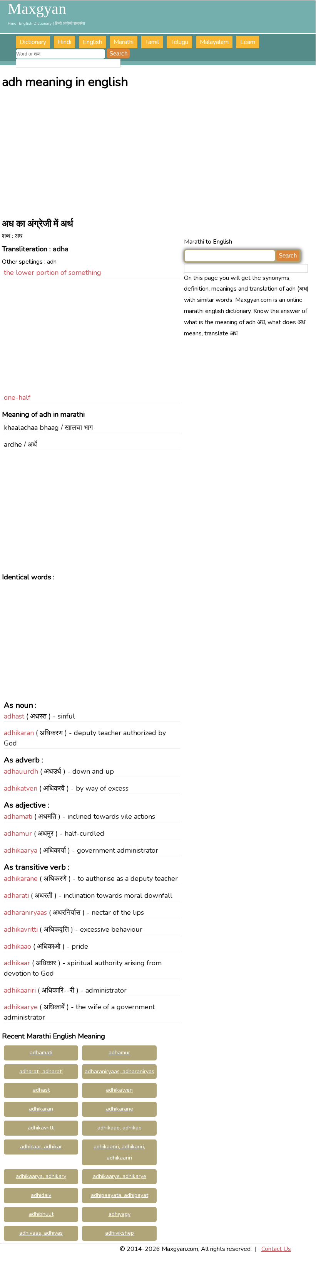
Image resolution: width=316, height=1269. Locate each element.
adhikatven (20, 788)
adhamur (18, 833)
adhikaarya (20, 850)
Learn (247, 42)
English (92, 42)
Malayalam (214, 42)
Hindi (64, 42)
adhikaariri (20, 990)
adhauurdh (21, 771)
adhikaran (19, 732)
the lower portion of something (52, 272)
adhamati (18, 816)
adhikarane (21, 878)
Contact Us (276, 1249)
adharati (16, 895)
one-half (17, 397)
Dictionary (33, 42)
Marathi (124, 42)
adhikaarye (21, 1006)
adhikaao (17, 946)
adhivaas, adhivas (41, 1233)
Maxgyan (37, 8)
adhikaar (17, 963)
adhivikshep (119, 1233)
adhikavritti (21, 929)
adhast (14, 716)
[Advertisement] (159, 151)
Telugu (179, 42)
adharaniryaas (25, 912)
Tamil (152, 42)
